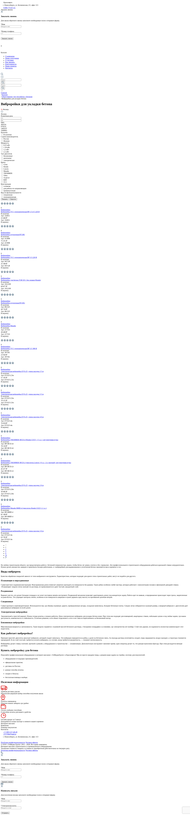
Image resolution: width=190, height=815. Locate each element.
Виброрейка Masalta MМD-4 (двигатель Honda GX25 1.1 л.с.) (24, 508)
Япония (6, 141)
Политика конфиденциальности (13, 742)
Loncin (6, 169)
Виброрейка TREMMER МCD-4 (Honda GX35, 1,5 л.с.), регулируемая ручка (29, 440)
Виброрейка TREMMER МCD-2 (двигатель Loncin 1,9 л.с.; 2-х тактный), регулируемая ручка (36, 463)
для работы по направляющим (15, 188)
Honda (6, 167)
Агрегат (7, 178)
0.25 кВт (7, 145)
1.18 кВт (7, 147)
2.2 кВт (6, 152)
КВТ (5, 180)
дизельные (7, 158)
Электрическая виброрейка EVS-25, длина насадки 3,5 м (22, 394)
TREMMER (8, 173)
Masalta (6, 171)
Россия (6, 139)
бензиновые (8, 156)
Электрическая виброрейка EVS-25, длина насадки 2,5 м (22, 371)
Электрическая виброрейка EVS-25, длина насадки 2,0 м (22, 485)
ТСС (5, 182)
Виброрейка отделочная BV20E (13, 235)
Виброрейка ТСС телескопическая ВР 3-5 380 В (19, 348)
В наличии (8, 135)
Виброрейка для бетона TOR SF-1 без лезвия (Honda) (21, 280)
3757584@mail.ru (9, 734)
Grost (5, 164)
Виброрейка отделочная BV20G (13, 303)
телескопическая (10, 197)
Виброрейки (5, 210)
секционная (8, 195)
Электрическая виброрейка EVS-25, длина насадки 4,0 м (22, 417)
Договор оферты (31, 742)
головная (7, 186)
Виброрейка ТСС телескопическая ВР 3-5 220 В (19, 257)
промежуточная (9, 191)
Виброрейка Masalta (8, 326)
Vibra (5, 175)
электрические (9, 160)
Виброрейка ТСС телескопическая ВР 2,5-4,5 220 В (20, 212)
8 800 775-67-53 (10, 8)
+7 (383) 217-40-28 (10, 732)
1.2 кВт (6, 150)
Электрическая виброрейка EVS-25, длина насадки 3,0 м (22, 531)
